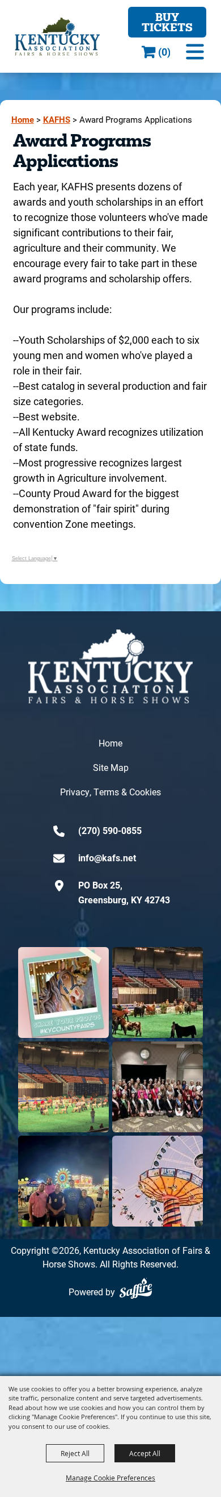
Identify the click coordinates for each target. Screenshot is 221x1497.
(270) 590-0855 (110, 830)
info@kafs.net (107, 858)
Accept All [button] (144, 1453)
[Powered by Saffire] (136, 1288)
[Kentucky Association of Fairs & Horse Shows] (57, 36)
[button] (195, 51)
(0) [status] (164, 52)
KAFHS (56, 119)
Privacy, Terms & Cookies (110, 792)
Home (22, 119)
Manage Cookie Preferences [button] (110, 1477)
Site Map (111, 767)
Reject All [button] (75, 1453)
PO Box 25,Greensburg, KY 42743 (124, 892)
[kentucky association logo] (110, 666)
